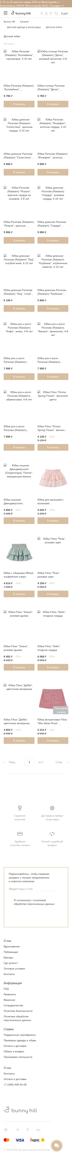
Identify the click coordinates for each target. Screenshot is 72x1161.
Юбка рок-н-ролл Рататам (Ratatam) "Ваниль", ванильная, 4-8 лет (52, 360)
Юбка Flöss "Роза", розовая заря (48, 574)
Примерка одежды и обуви (20, 1040)
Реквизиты (10, 994)
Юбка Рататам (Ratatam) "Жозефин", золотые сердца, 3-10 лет (52, 156)
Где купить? (11, 963)
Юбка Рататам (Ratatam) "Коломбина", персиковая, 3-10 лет (19, 88)
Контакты (9, 974)
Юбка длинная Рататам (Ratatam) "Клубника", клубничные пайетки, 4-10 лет (51, 292)
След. (59, 762)
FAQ (6, 988)
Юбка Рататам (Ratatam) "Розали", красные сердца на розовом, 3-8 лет (19, 224)
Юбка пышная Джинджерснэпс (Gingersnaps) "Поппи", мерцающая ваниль (18, 502)
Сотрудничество (13, 1005)
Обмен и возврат (14, 1051)
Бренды (8, 957)
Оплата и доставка (15, 1045)
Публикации (11, 951)
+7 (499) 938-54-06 (15, 1084)
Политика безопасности (18, 1010)
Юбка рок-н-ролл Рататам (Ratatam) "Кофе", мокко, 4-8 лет (17, 360)
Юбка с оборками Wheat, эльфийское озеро (19, 574)
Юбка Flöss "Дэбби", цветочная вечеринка (17, 721)
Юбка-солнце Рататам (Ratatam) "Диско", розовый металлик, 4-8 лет (51, 88)
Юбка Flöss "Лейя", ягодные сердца (49, 648)
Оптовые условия (14, 968)
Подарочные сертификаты (20, 1034)
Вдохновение (12, 946)
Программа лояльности (18, 1056)
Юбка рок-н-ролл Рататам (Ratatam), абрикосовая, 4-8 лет (16, 428)
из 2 (40, 762)
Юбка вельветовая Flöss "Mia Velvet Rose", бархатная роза (52, 721)
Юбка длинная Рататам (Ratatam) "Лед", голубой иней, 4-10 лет (19, 292)
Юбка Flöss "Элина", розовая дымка (16, 648)
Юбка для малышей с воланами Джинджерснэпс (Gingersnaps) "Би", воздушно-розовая (50, 502)
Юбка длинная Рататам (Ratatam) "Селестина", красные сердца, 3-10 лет (18, 156)
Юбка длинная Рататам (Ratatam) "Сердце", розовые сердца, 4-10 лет (51, 224)
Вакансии (9, 999)
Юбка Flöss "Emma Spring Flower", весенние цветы (52, 428)
